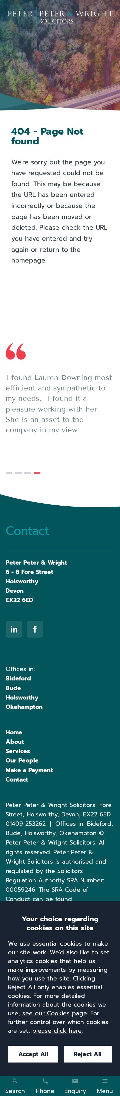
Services (18, 751)
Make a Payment (29, 770)
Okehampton (24, 707)
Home (14, 732)
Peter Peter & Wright (36, 562)
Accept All (33, 1054)
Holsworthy (22, 697)
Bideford (18, 678)
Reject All (88, 1054)
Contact (17, 779)
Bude (13, 688)
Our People (22, 760)
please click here (57, 1030)
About (15, 741)
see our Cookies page (54, 1013)
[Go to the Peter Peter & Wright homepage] (60, 17)
